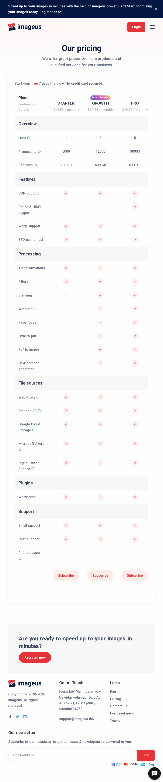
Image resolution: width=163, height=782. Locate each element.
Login (136, 27)
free (34, 83)
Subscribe (66, 576)
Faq (113, 692)
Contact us (118, 706)
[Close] (156, 9)
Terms (115, 721)
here (57, 12)
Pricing (115, 699)
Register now (35, 657)
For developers (122, 713)
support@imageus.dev (76, 719)
